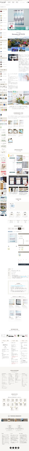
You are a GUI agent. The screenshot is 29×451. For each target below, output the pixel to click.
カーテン (2, 9)
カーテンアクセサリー (3, 77)
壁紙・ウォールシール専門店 (24, 382)
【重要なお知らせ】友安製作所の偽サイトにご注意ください (14, 397)
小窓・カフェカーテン (3, 26)
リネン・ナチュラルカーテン (4, 378)
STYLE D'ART (13, 449)
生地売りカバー (23, 228)
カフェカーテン (13, 228)
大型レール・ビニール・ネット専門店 (24, 386)
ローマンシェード (16, 228)
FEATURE (13, 2)
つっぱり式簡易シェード (3, 49)
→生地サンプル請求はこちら (24, 276)
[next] (16, 246)
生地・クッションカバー (4, 387)
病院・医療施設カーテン (3, 30)
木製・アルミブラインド (3, 67)
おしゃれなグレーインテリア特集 (11, 383)
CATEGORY (9, 2)
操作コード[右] (22, 249)
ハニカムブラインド (4, 64)
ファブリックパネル (4, 79)
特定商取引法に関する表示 (18, 380)
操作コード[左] (19, 249)
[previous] (8, 246)
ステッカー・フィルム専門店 (24, 378)
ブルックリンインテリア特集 (11, 381)
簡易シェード (20, 228)
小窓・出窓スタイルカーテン (4, 380)
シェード (2, 40)
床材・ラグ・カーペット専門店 (24, 380)
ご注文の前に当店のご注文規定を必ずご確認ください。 (18, 285)
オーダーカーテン (9, 228)
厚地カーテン (3, 11)
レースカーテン (3, 13)
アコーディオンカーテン (3, 38)
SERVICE (17, 2)
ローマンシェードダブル (3, 45)
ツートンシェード (4, 51)
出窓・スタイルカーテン (3, 23)
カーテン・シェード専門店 (24, 376)
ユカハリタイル (23, 435)
